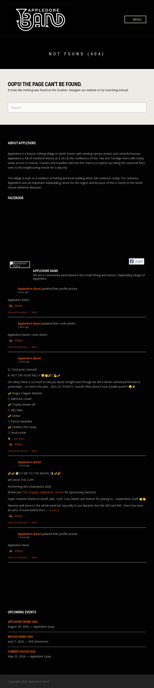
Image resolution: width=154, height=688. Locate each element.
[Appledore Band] (20, 265)
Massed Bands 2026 (20, 636)
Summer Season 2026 (21, 651)
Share (34, 312)
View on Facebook (17, 312)
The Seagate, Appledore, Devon (43, 492)
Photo (19, 306)
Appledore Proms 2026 (22, 621)
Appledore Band (29, 288)
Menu (137, 19)
